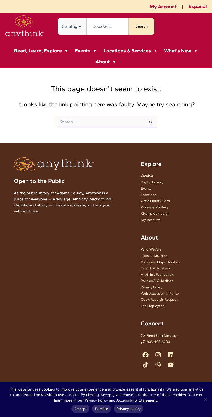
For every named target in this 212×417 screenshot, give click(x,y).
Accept (80, 409)
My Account (163, 7)
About (103, 62)
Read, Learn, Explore (38, 51)
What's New (177, 51)
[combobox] (107, 26)
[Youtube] (170, 364)
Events (82, 51)
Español (198, 6)
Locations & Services (127, 51)
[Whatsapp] (158, 364)
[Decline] (205, 399)
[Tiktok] (145, 364)
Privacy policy (128, 409)
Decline (101, 409)
